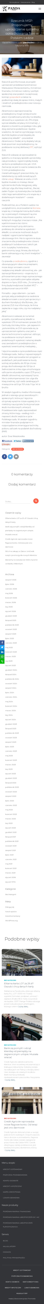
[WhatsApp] (2, 656)
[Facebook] (2, 642)
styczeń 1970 (10, 882)
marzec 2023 (10, 765)
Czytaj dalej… (23, 1006)
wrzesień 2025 (11, 629)
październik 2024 (12, 679)
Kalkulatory (9, 1246)
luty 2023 (9, 769)
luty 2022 (9, 823)
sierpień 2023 (10, 742)
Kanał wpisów (11, 912)
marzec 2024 (10, 710)
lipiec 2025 (9, 638)
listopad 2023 (10, 728)
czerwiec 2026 (11, 589)
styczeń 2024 (10, 719)
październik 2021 (12, 841)
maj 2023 (9, 756)
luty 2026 (9, 607)
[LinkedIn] (2, 652)
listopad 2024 (10, 674)
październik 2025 (12, 625)
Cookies (7, 1252)
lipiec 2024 (9, 692)
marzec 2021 (10, 873)
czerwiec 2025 (11, 643)
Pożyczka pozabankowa (15, 1175)
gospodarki (15, 97)
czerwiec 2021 (11, 859)
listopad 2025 (10, 620)
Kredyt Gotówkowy (12, 1169)
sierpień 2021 (10, 850)
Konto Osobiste (10, 1181)
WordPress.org (11, 921)
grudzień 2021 (11, 832)
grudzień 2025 (11, 616)
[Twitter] (2, 647)
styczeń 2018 (10, 877)
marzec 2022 (10, 819)
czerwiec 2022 (11, 805)
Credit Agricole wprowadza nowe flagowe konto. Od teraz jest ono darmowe (19, 543)
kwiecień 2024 (11, 706)
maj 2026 (9, 593)
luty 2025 (8, 661)
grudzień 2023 (11, 724)
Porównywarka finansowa (17, 1211)
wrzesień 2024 (11, 683)
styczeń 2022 (10, 828)
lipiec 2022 (9, 801)
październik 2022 (12, 787)
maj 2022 (9, 810)
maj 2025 (9, 647)
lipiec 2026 (9, 584)
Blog (33, 2)
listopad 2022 (10, 783)
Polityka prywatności (14, 1258)
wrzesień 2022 (11, 792)
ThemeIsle (32, 1299)
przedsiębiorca (20, 261)
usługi (11, 179)
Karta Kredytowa (11, 1192)
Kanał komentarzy (12, 916)
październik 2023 (12, 733)
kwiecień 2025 (11, 652)
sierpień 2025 (10, 634)
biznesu (37, 208)
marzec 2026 (10, 602)
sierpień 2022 (10, 796)
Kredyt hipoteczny (12, 1186)
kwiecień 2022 (11, 814)
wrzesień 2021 (11, 846)
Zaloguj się (9, 907)
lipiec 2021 (9, 855)
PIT (31, 147)
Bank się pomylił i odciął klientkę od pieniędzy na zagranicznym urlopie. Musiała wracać (19, 531)
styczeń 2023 (10, 774)
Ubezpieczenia (25, 2)
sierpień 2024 (10, 688)
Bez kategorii (17, 449)
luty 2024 (9, 715)
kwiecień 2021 (11, 868)
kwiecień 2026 (11, 598)
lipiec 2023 (9, 747)
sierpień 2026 (10, 580)
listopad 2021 (10, 837)
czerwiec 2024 (11, 697)
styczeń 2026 (10, 611)
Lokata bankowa (11, 1198)
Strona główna (14, 2)
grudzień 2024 (11, 670)
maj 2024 (9, 701)
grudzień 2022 (11, 778)
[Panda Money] (12, 9)
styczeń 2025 (10, 665)
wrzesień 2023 (11, 738)
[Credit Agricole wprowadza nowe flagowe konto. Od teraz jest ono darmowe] (22, 1100)
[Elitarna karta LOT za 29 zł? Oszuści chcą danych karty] (22, 962)
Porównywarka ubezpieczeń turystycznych (17, 1225)
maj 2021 (8, 864)
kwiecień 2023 (11, 760)
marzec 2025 (10, 656)
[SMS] (2, 661)
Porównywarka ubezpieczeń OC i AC (21, 1217)
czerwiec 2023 (11, 751)
